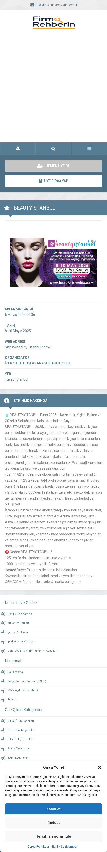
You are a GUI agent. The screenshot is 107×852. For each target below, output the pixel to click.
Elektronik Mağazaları (21, 730)
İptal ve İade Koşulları (21, 641)
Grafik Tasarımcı (18, 748)
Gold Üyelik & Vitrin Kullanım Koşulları (32, 650)
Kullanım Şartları (18, 623)
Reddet (53, 822)
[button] (99, 767)
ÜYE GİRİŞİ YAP (55, 181)
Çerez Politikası (38, 846)
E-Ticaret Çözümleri (20, 739)
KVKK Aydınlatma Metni (22, 690)
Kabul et (53, 809)
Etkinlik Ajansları (18, 757)
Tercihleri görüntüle (53, 836)
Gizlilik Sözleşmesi (64, 846)
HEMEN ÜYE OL (57, 166)
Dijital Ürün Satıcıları (20, 721)
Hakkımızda (15, 672)
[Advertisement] (53, 90)
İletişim (12, 699)
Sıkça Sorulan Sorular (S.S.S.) (26, 681)
